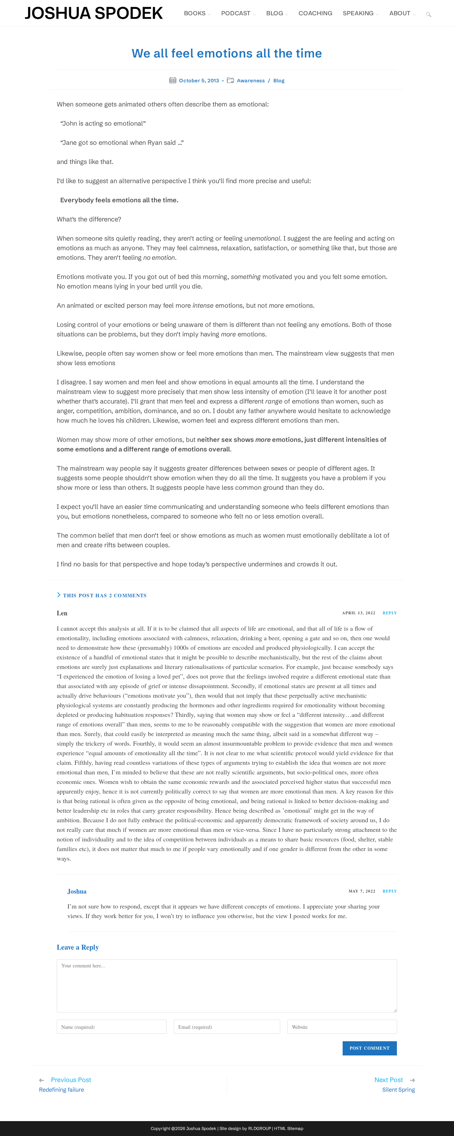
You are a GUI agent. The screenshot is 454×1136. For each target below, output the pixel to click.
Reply (390, 613)
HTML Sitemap (288, 1128)
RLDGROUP (259, 1128)
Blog (278, 80)
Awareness (251, 80)
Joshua (77, 891)
